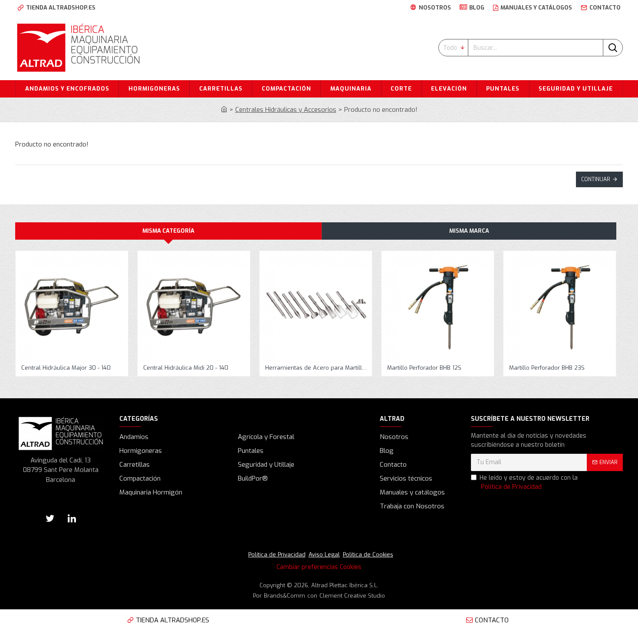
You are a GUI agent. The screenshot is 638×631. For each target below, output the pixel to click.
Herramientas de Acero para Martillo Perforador (317, 367)
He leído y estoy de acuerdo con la (529, 482)
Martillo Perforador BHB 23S (547, 367)
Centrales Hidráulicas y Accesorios (285, 109)
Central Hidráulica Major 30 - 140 (66, 367)
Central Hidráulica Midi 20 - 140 (185, 367)
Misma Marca (469, 230)
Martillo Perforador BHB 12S (424, 367)
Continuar (595, 179)
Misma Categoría (168, 230)
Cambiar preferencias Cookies (319, 567)
